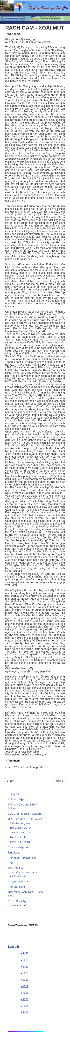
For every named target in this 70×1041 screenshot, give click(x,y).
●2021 (24, 973)
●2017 (24, 999)
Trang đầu (14, 794)
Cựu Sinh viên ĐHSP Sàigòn (25, 819)
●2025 (24, 953)
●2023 (24, 960)
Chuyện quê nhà (18, 881)
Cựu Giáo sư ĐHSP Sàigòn (24, 813)
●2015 (24, 1012)
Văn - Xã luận (16, 868)
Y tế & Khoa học (18, 901)
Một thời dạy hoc (19, 837)
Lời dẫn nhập (16, 799)
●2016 (24, 1006)
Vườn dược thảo (18, 905)
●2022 (24, 966)
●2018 (24, 992)
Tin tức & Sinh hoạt (20, 832)
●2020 (24, 979)
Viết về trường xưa (20, 823)
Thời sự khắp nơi (18, 847)
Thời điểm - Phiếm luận (22, 857)
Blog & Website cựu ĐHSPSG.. (23, 925)
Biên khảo (14, 852)
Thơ (10, 863)
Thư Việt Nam (16, 886)
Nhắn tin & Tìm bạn (20, 841)
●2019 (24, 986)
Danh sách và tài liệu (21, 827)
